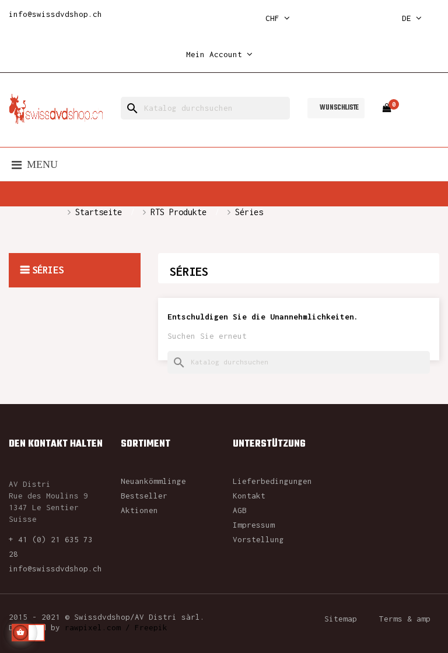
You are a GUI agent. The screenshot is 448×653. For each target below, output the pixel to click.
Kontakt (249, 495)
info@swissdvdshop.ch (55, 14)
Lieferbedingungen (272, 481)
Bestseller (144, 495)
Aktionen (139, 510)
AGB (240, 510)
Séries (48, 270)
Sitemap (340, 618)
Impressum (254, 524)
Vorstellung (258, 539)
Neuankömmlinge (153, 481)
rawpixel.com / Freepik (116, 627)
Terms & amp (404, 618)
